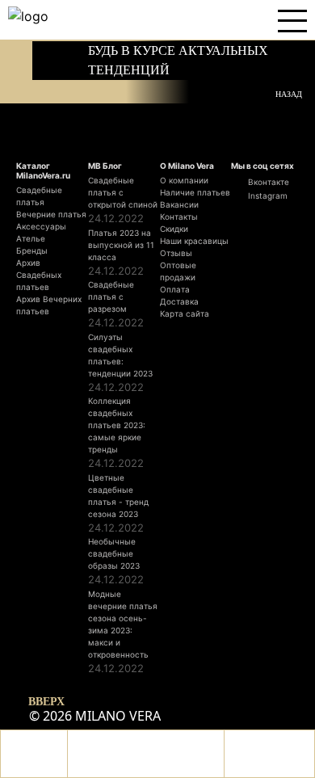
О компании (184, 180)
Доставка (179, 301)
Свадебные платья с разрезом (111, 296)
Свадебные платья (39, 196)
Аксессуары (41, 226)
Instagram (267, 195)
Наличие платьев (195, 192)
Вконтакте (267, 182)
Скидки (174, 228)
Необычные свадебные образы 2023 (114, 553)
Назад (288, 93)
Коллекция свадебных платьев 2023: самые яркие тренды (116, 425)
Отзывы (176, 253)
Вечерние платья (51, 214)
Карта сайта (184, 313)
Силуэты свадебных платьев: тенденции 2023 (120, 355)
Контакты (179, 216)
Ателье (30, 238)
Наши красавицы (194, 241)
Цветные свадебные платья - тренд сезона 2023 (118, 496)
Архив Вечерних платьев (49, 305)
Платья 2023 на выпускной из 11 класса (121, 245)
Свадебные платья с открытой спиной (123, 192)
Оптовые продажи (178, 271)
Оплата (175, 289)
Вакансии (179, 204)
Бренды (32, 250)
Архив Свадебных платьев (38, 275)
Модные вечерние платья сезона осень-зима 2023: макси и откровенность (123, 624)
